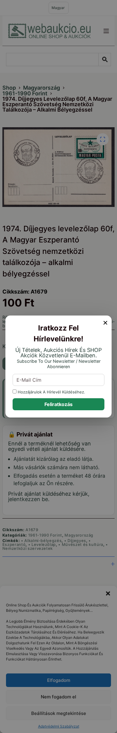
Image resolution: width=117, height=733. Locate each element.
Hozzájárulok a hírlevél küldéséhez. (50, 392)
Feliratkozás (58, 404)
